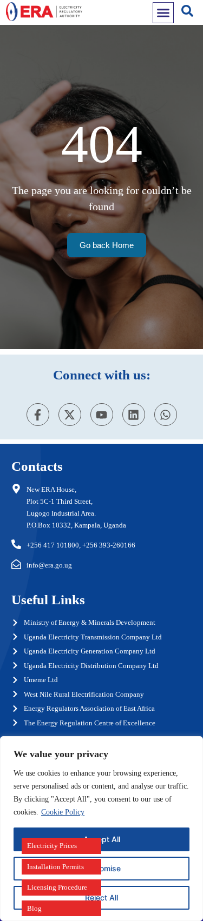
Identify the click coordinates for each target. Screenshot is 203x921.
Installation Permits (55, 867)
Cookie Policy (62, 812)
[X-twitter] (69, 414)
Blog (34, 908)
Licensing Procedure (57, 887)
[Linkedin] (133, 414)
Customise (102, 868)
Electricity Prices (52, 846)
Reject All (101, 897)
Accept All (101, 839)
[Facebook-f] (38, 414)
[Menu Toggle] (163, 12)
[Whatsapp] (165, 414)
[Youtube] (101, 414)
